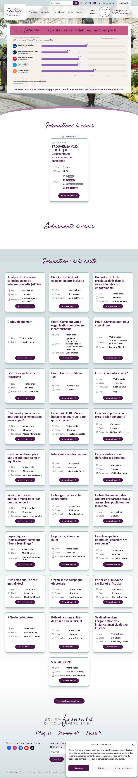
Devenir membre (93, 11)
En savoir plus (67, 195)
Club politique (121, 12)
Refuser (101, 768)
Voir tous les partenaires (67, 701)
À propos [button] (33, 12)
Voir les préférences (123, 768)
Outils (70, 12)
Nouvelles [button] (80, 12)
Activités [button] (45, 12)
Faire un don (104, 12)
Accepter (79, 768)
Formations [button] (59, 12)
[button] (132, 744)
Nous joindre (124, 3)
